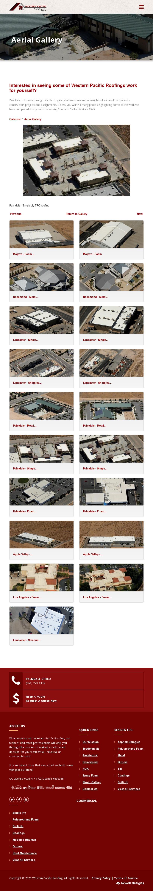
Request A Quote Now (41, 700)
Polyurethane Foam (25, 819)
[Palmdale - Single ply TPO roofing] (76, 160)
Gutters (18, 846)
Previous (15, 214)
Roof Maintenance (25, 853)
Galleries (15, 119)
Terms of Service (126, 878)
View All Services (24, 860)
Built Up (18, 826)
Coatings (19, 833)
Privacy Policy (101, 878)
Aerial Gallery (32, 119)
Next (140, 214)
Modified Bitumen (24, 839)
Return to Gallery (76, 214)
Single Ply (19, 813)
